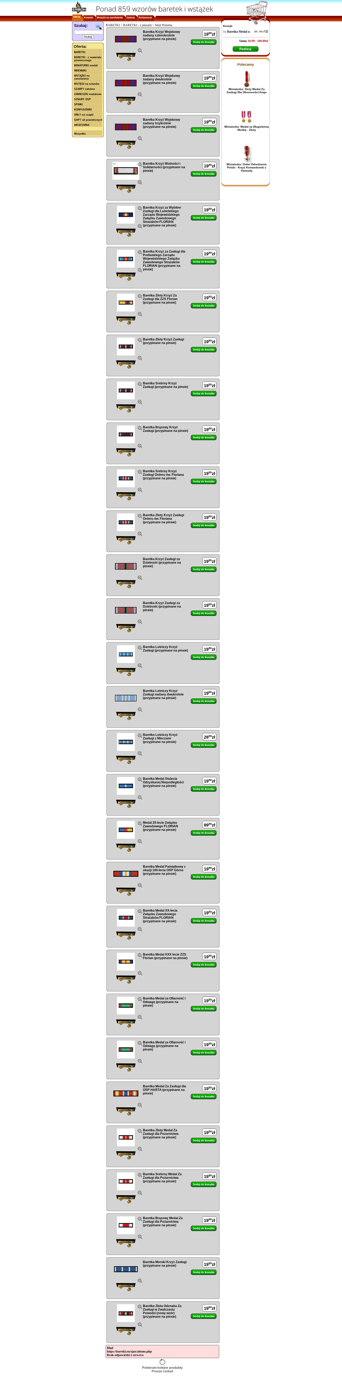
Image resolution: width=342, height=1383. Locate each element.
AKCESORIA (81, 124)
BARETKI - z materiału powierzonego (87, 59)
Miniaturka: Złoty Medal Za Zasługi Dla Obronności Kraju (247, 90)
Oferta (76, 16)
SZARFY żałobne (84, 88)
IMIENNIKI (80, 70)
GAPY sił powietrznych (88, 119)
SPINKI (78, 104)
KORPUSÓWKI (83, 109)
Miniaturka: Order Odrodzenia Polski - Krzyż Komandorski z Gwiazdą (247, 167)
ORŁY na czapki (84, 114)
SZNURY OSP (82, 99)
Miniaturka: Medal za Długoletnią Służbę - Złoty (246, 128)
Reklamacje (145, 17)
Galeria (131, 17)
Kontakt (88, 17)
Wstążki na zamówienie (110, 17)
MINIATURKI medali (86, 65)
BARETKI (79, 52)
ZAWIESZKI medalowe (87, 94)
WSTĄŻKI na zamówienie (81, 77)
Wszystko (80, 133)
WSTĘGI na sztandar (86, 83)
